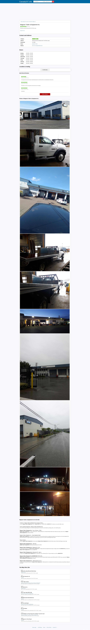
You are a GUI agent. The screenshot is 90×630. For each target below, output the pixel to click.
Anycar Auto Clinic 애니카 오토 (26, 592)
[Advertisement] (45, 11)
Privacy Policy (49, 627)
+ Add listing (40, 627)
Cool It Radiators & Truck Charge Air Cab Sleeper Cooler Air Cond (32, 613)
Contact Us (54, 627)
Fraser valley (27, 21)
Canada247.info (25, 2)
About (44, 627)
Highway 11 (34, 21)
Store (37, 38)
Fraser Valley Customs (25, 581)
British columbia (23, 21)
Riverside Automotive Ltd (25, 576)
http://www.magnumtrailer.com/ (37, 45)
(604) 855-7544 (22, 30)
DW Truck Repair (24, 608)
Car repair (34, 38)
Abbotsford (30, 21)
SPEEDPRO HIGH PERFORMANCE (27, 597)
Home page (34, 627)
